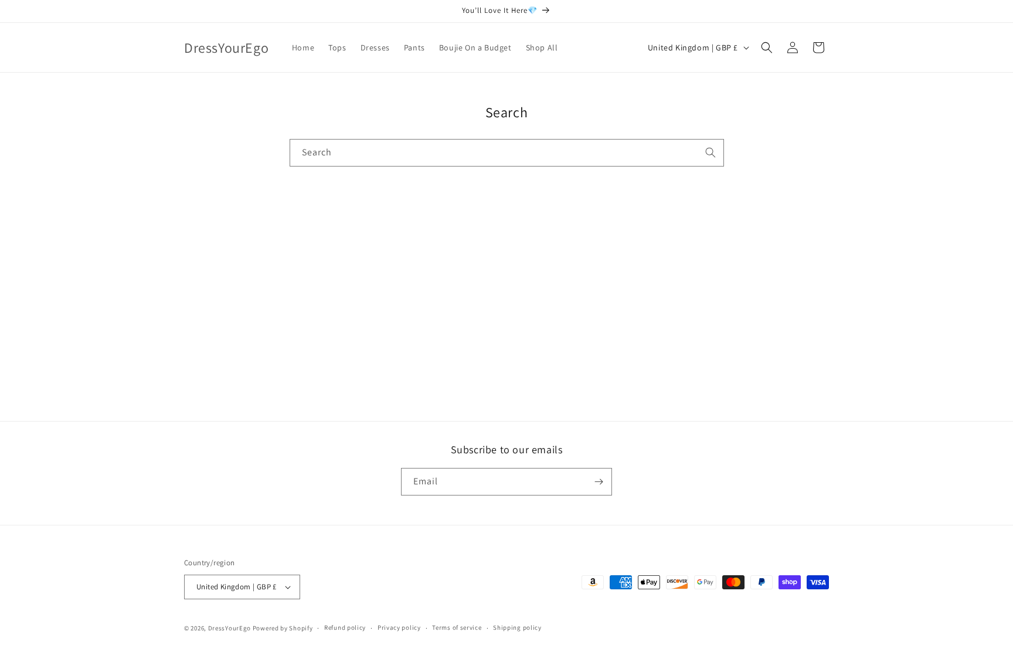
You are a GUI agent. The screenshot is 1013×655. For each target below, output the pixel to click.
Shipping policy (517, 627)
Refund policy (345, 627)
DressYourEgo (230, 628)
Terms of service (456, 627)
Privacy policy (399, 627)
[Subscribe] (598, 482)
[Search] (710, 152)
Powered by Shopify (283, 628)
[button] (767, 47)
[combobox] (506, 153)
